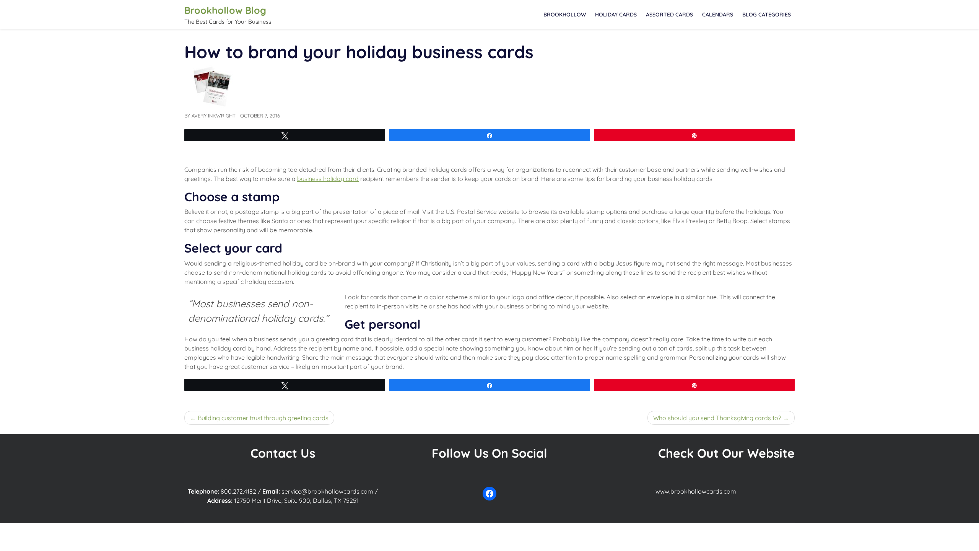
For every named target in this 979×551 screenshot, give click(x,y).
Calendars (717, 14)
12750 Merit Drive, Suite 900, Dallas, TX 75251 (296, 500)
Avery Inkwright (214, 115)
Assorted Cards (669, 14)
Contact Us (282, 453)
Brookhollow (564, 14)
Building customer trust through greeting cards (263, 418)
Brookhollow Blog (225, 10)
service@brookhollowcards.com (327, 491)
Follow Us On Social (489, 453)
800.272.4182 (238, 491)
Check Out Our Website (726, 453)
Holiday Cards (616, 14)
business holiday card (328, 179)
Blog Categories (766, 14)
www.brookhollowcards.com (695, 491)
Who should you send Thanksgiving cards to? (717, 418)
